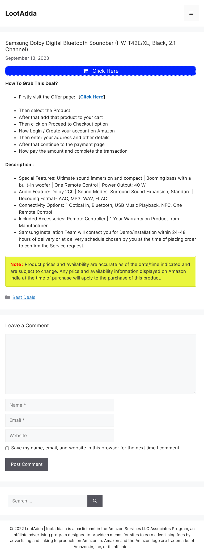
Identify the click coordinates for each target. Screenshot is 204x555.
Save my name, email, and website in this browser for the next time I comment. (96, 447)
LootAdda (21, 13)
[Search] (95, 501)
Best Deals (23, 297)
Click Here (91, 97)
